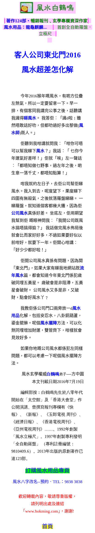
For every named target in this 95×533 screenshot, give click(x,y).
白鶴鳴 (53, 374)
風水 (40, 151)
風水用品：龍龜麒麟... (25, 27)
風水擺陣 (48, 323)
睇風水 (30, 118)
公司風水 (19, 213)
